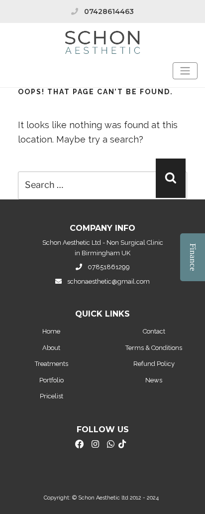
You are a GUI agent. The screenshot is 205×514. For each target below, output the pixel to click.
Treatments (51, 363)
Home (51, 331)
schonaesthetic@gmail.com (108, 281)
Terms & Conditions (153, 347)
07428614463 (109, 11)
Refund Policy (154, 363)
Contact (154, 331)
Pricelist (51, 396)
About (51, 347)
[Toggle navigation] (185, 70)
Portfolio (51, 380)
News (153, 380)
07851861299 (109, 267)
